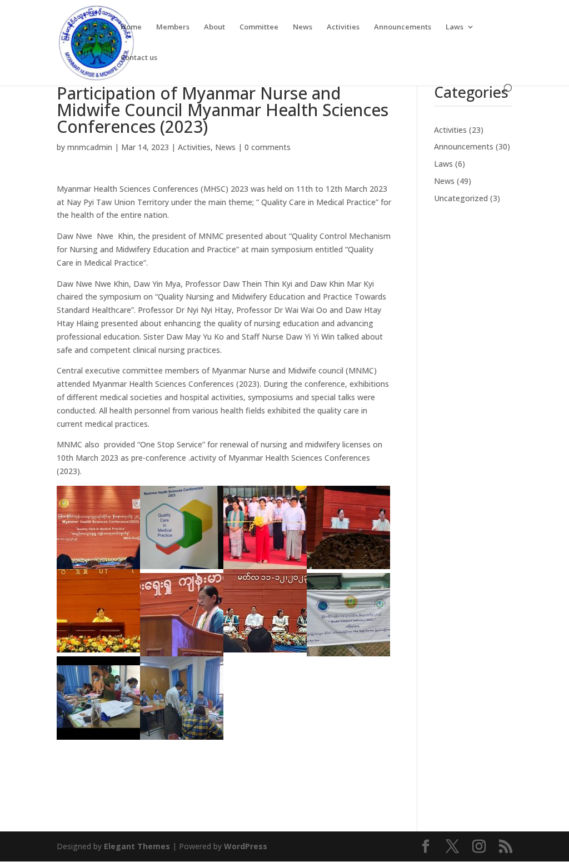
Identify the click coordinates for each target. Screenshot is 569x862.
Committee (258, 27)
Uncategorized (461, 198)
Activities (343, 27)
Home (131, 27)
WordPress (245, 846)
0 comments (267, 147)
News (302, 27)
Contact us (139, 57)
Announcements (402, 27)
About (214, 27)
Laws (454, 27)
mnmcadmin (89, 147)
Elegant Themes (137, 846)
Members (172, 27)
